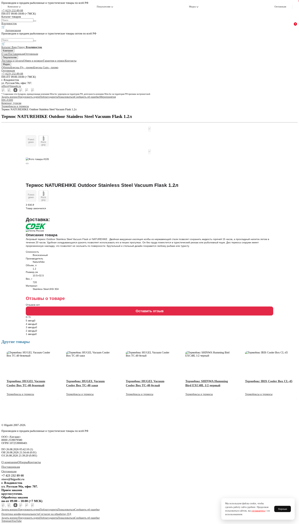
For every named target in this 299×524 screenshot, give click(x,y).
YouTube (17, 520)
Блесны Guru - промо (45, 67)
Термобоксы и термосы (20, 394)
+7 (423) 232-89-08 (12, 10)
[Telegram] (3, 90)
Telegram (6, 520)
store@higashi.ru (12, 479)
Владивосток (9, 23)
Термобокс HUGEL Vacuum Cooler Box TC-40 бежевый (26, 383)
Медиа (192, 6)
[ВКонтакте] (9, 90)
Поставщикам (16, 53)
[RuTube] (21, 90)
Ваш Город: (27, 47)
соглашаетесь (258, 510)
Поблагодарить (49, 96)
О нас (4, 53)
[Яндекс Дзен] (15, 90)
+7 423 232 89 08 (12, 475)
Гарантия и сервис (54, 60)
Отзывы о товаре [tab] (45, 298)
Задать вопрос (9, 96)
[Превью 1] (27, 163)
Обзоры (6, 67)
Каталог (6, 47)
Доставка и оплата (12, 60)
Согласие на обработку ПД (55, 514)
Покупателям (103, 6)
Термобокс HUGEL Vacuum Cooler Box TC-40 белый (145, 383)
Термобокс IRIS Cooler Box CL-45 (268, 381)
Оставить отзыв (150, 311)
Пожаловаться (66, 96)
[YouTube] (33, 90)
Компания (13, 6)
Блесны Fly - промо (22, 67)
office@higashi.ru (11, 86)
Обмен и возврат (33, 60)
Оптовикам (280, 6)
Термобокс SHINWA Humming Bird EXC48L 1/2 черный (206, 383)
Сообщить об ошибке (87, 96)
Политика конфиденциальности (20, 514)
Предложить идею (29, 96)
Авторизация (13, 30)
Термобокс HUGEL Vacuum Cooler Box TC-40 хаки (85, 383)
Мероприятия (108, 96)
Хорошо (282, 509)
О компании (9, 462)
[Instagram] (27, 90)
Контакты (70, 60)
